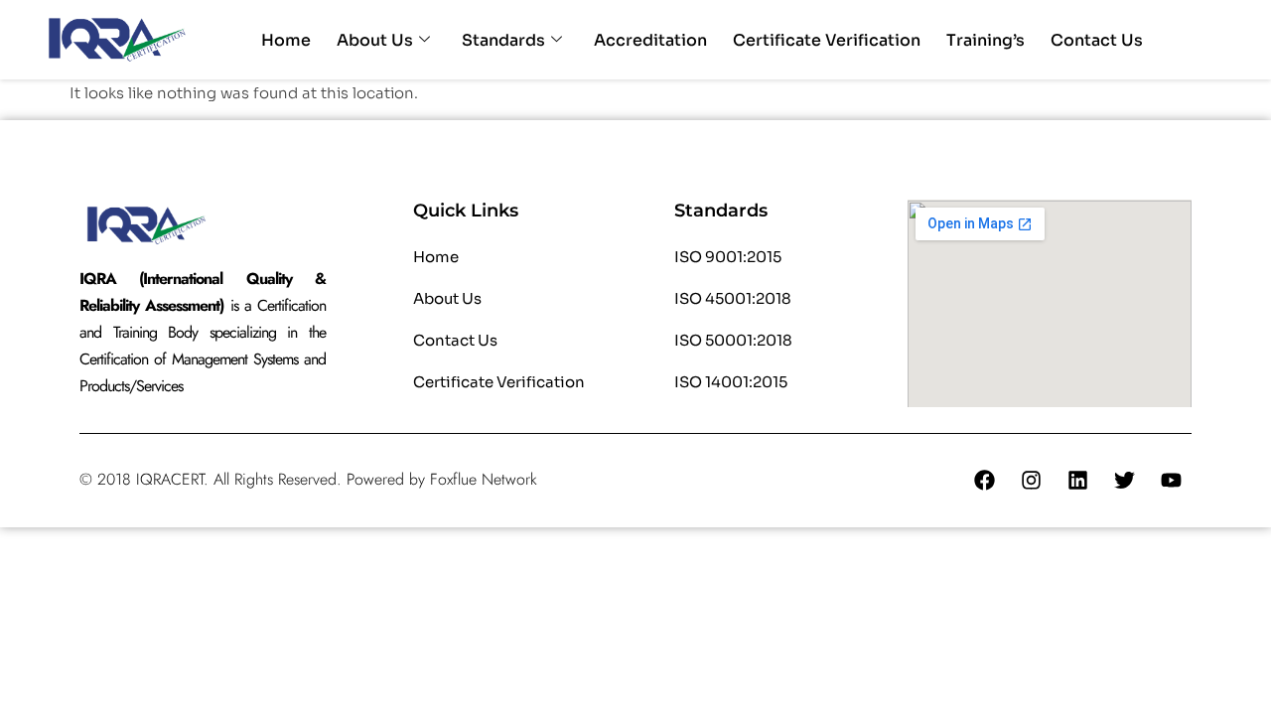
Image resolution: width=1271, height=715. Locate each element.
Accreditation (650, 40)
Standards (503, 40)
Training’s (985, 40)
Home (286, 40)
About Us (375, 40)
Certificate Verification (826, 40)
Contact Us (1097, 40)
